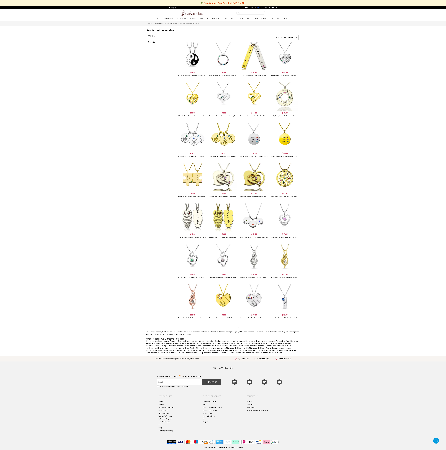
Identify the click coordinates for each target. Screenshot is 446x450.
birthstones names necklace (179, 348)
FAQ (204, 404)
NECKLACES (182, 19)
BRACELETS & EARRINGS (210, 19)
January (166, 341)
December (234, 341)
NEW (286, 19)
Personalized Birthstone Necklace (187, 343)
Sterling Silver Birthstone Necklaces (203, 348)
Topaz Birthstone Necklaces (217, 350)
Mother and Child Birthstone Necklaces (183, 353)
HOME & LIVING (245, 19)
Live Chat (250, 404)
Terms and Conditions (166, 407)
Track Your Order (251, 7)
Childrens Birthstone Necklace (255, 343)
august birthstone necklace (164, 343)
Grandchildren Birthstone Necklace (278, 346)
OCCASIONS (275, 19)
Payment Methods (209, 416)
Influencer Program (165, 419)
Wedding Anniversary (166, 431)
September (210, 341)
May (188, 341)
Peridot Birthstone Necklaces (264, 350)
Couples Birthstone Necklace (173, 346)
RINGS (193, 19)
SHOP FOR (169, 19)
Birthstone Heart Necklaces (252, 353)
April (184, 341)
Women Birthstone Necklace (232, 346)
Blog (160, 428)
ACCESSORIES (229, 19)
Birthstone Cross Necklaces (230, 353)
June (192, 341)
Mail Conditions (164, 413)
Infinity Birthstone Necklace (254, 346)
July (196, 341)
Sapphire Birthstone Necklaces (174, 350)
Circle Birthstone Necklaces (286, 350)
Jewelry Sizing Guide (210, 410)
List (204, 419)
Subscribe (211, 382)
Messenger (251, 407)
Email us (249, 401)
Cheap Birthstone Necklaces (209, 353)
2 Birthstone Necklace (193, 346)
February (173, 341)
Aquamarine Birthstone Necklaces (229, 348)
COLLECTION (261, 19)
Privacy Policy (185, 386)
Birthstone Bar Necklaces (272, 353)
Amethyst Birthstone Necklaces (240, 350)
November (225, 341)
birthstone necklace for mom (157, 348)
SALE (158, 19)
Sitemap (161, 404)
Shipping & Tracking (209, 401)
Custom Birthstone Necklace (232, 343)
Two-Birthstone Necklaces (196, 350)
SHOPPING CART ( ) (270, 7)
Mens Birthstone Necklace (211, 346)
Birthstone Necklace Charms (211, 343)
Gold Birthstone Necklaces (275, 348)
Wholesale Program (165, 416)
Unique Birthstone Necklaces (157, 353)
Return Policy (207, 413)
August (202, 341)
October (218, 341)
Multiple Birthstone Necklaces (254, 348)
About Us (162, 401)
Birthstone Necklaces (154, 341)
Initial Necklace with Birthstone (279, 343)
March (179, 341)
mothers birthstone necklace (249, 341)
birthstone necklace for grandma (273, 341)
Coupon (205, 422)
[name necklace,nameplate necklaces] (192, 12)
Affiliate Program (164, 422)
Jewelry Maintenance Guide (212, 407)
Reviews (161, 425)
